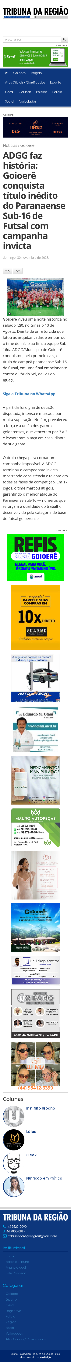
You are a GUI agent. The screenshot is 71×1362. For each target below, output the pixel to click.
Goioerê (19, 73)
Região (36, 73)
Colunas (25, 92)
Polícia (57, 92)
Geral (9, 92)
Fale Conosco (16, 1273)
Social (9, 101)
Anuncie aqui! (16, 1267)
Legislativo (13, 1311)
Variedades (27, 101)
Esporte (55, 82)
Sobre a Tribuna (17, 1262)
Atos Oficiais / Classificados (25, 82)
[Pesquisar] (64, 39)
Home (10, 1256)
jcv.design (45, 1357)
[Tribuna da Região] (35, 11)
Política (41, 92)
